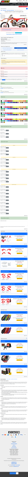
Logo (2, 130)
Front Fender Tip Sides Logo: (4, 180)
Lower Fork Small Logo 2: (3, 165)
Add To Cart (24, 55)
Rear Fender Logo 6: (3, 202)
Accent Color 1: (3, 99)
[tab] (3, 379)
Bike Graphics (14, 3)
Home (17, 0)
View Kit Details (19, 253)
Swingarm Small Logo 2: (3, 153)
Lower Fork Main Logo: (3, 158)
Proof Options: (3, 60)
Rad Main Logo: (2, 129)
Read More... (25, 44)
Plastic (22, 3)
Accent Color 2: (3, 105)
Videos (24, 0)
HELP (22, 4)
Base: (1, 86)
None (7, 130)
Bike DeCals (4, 10)
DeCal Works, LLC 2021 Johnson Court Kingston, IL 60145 (14, 463)
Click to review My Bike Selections (6, 29)
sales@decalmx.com (16, 466)
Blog (26, 0)
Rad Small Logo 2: (2, 135)
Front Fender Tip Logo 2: (3, 177)
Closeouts (25, 4)
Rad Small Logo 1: (2, 132)
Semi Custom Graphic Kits (10, 10)
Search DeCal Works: (3, 8)
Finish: (1, 90)
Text (4, 130)
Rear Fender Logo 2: (3, 189)
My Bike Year (2, 70)
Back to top (26, 94)
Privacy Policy (14, 446)
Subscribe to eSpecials (14, 443)
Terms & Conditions (14, 447)
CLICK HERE (1, 88)
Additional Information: (3, 220)
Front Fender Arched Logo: (3, 170)
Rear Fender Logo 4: (3, 195)
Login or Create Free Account (23, 6)
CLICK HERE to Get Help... (19, 32)
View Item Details (19, 320)
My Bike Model (2, 75)
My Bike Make (2, 73)
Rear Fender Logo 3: (3, 192)
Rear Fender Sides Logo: (3, 212)
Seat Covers (25, 3)
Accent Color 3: (3, 111)
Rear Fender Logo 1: (3, 185)
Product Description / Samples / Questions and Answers (14, 34)
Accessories (12, 4)
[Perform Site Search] (27, 8)
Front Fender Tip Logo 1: (3, 173)
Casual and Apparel (17, 4)
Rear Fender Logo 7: (3, 205)
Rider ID (19, 3)
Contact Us (20, 0)
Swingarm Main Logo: (3, 146)
